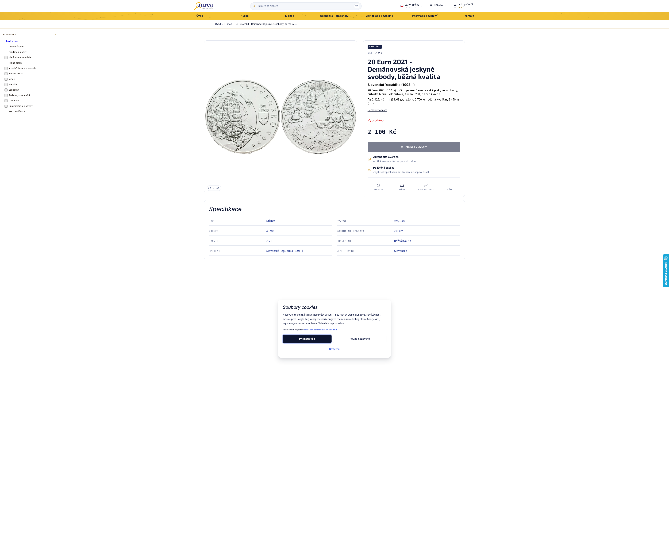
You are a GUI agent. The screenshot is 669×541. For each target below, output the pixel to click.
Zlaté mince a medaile (20, 57)
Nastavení (334, 349)
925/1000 (399, 221)
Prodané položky (17, 52)
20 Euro (398, 231)
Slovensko (400, 251)
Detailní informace (377, 110)
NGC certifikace (17, 111)
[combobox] (305, 6)
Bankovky (14, 89)
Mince (12, 79)
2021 (269, 241)
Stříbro (270, 221)
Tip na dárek (15, 62)
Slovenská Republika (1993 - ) (284, 251)
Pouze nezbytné (359, 338)
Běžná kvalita (402, 241)
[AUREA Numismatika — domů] (203, 6)
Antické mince (16, 73)
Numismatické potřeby (21, 106)
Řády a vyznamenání (19, 95)
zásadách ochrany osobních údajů (320, 329)
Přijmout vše (307, 338)
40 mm (270, 231)
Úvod (218, 24)
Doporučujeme (16, 46)
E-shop (228, 24)
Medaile (13, 84)
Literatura (14, 100)
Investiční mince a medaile (22, 68)
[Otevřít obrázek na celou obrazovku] (280, 117)
